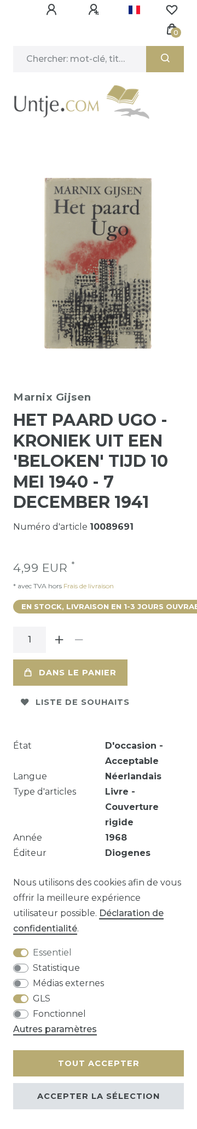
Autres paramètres (55, 1029)
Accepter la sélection (98, 1096)
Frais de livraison (88, 586)
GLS (41, 998)
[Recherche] (165, 59)
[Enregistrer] (95, 10)
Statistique (56, 968)
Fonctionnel (59, 1014)
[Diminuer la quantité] (79, 640)
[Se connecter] (53, 10)
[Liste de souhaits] (171, 10)
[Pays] (134, 10)
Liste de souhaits (83, 702)
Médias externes (68, 983)
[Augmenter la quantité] (59, 640)
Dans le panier (78, 673)
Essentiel (52, 952)
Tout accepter (99, 1063)
